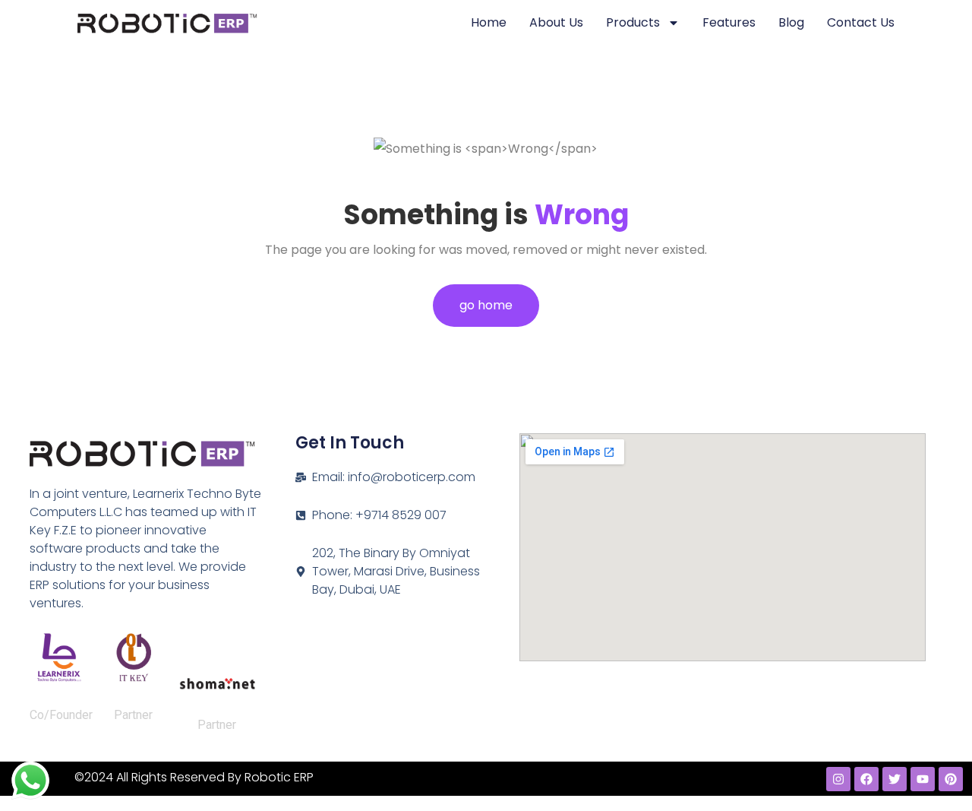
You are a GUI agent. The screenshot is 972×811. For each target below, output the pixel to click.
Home (489, 22)
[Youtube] (922, 779)
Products (633, 22)
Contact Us (861, 22)
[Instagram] (838, 779)
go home (486, 305)
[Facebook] (866, 779)
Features (729, 22)
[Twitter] (894, 779)
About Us (556, 22)
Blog (791, 22)
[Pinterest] (951, 779)
